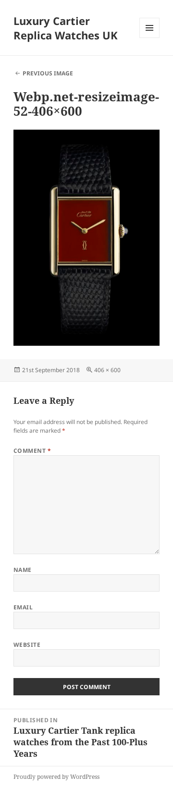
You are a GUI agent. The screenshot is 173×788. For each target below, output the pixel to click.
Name (22, 570)
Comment (32, 451)
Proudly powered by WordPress (56, 777)
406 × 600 (107, 370)
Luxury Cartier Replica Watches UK (65, 27)
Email (23, 607)
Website (26, 645)
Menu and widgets (150, 37)
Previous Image (48, 73)
